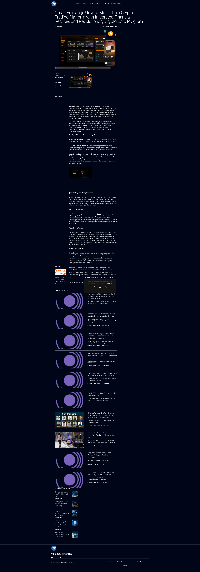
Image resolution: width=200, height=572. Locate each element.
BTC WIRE (90, 306)
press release (76, 282)
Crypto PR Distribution (109, 3)
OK (100, 287)
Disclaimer (130, 562)
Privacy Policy (108, 283)
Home (77, 3)
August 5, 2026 (58, 529)
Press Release (58, 96)
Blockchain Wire (58, 86)
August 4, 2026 (58, 539)
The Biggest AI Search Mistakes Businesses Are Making (61, 504)
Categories (84, 3)
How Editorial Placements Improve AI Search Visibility (62, 534)
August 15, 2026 (58, 498)
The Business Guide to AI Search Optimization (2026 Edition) (62, 513)
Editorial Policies (140, 562)
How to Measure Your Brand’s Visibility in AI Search (61, 494)
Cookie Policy (125, 565)
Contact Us (120, 3)
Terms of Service (110, 562)
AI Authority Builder (95, 3)
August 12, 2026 (58, 508)
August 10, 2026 (58, 517)
